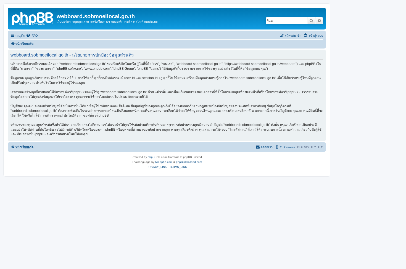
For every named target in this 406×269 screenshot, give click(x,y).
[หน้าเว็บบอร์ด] (33, 18)
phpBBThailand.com (189, 161)
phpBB (152, 156)
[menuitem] (32, 35)
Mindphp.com (163, 161)
